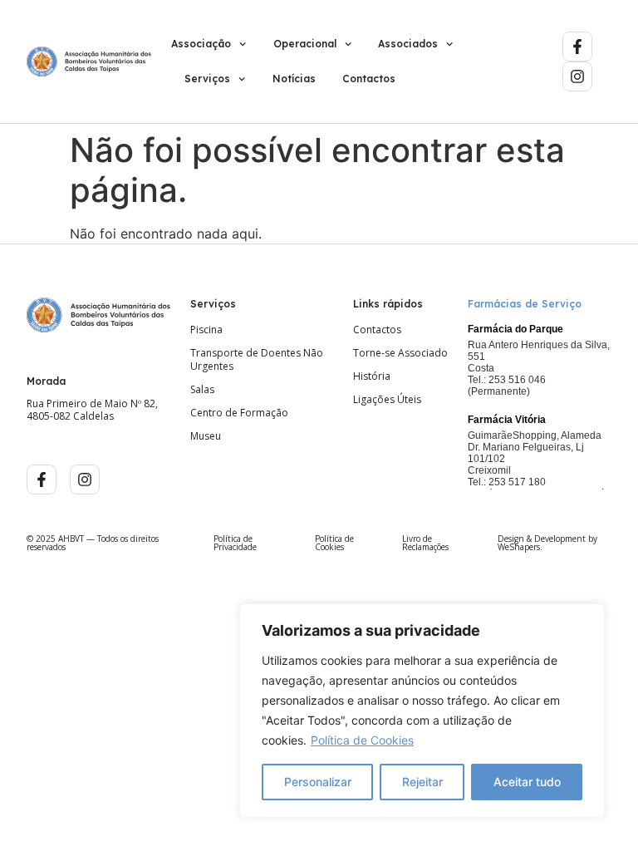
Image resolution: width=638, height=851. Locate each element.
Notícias (294, 78)
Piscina (206, 330)
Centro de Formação (239, 413)
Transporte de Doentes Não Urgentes (256, 360)
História (371, 376)
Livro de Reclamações (425, 543)
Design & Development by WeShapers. (547, 543)
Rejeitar (422, 782)
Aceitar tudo (527, 782)
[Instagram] (577, 76)
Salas (202, 389)
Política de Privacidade (235, 543)
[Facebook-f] (577, 46)
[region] (422, 710)
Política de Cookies (362, 740)
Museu (205, 436)
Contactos (368, 78)
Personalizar (317, 782)
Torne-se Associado (400, 353)
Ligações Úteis (387, 399)
